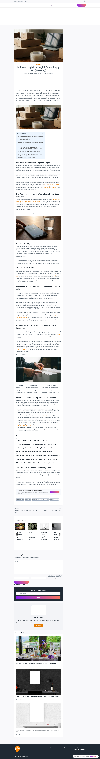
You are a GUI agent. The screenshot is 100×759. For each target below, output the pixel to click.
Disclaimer (82, 747)
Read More (19, 666)
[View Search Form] (85, 1)
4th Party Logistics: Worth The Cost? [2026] (53, 509)
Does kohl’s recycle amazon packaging (56, 536)
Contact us (81, 5)
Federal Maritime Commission (45, 415)
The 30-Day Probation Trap (25, 139)
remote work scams (54, 499)
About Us (64, 5)
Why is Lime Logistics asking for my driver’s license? (30, 151)
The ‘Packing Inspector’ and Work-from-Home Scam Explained (30, 136)
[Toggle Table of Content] (42, 133)
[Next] (59, 534)
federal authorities (42, 280)
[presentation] (20, 526)
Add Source (93, 756)
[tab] (17, 632)
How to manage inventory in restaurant (20, 536)
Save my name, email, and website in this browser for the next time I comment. (55, 576)
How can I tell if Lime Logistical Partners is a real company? (31, 154)
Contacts (76, 747)
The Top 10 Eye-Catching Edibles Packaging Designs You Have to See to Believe (38, 696)
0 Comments (50, 73)
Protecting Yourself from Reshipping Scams (26, 157)
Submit (38, 597)
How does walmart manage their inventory (44, 536)
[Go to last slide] (17, 534)
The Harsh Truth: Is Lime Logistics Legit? (25, 134)
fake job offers (28, 499)
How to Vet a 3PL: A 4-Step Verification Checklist (27, 144)
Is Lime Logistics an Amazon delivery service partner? (30, 150)
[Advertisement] (50, 16)
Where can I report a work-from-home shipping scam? (30, 155)
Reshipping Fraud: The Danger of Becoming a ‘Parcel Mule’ (29, 140)
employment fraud (20, 499)
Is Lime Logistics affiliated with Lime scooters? (28, 147)
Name (16, 578)
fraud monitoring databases (50, 187)
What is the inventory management (32, 536)
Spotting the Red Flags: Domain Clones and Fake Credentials (30, 142)
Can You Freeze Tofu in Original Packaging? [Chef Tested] (25, 510)
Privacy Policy (62, 747)
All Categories (53, 747)
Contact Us (71, 5)
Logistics (38, 64)
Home (42, 5)
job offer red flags (35, 499)
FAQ (18, 145)
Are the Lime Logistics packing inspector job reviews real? (30, 148)
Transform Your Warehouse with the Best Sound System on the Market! (36, 663)
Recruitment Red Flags (24, 138)
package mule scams (45, 499)
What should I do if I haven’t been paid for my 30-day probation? (32, 152)
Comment (17, 561)
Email (33, 578)
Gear (47, 5)
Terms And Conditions (79, 749)
